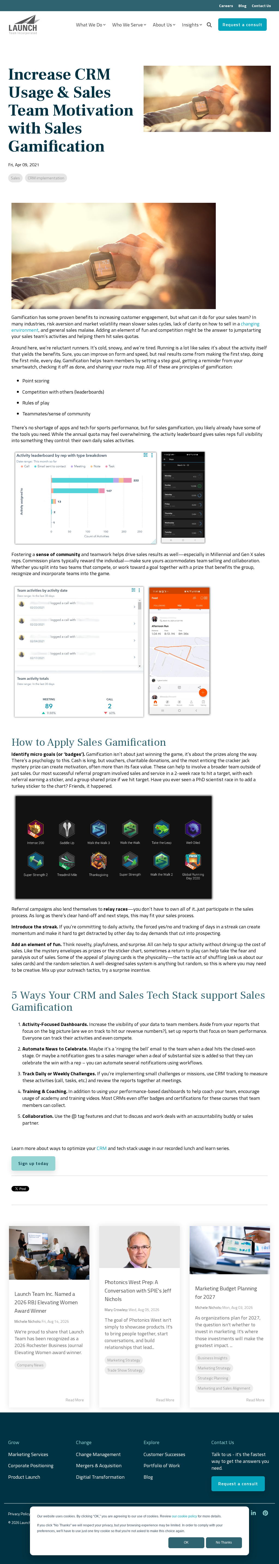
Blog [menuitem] (242, 5)
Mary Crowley (116, 1309)
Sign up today (33, 1163)
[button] (254, 1513)
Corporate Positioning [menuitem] (30, 1465)
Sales (15, 178)
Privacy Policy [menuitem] (19, 1514)
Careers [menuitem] (226, 5)
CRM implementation (46, 178)
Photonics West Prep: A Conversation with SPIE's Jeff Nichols (138, 1290)
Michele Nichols (27, 1321)
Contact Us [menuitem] (261, 5)
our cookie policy (184, 1516)
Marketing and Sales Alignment (224, 1388)
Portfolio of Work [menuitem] (162, 1465)
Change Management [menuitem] (98, 1454)
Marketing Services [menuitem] (28, 1454)
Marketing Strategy (123, 1360)
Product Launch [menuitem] (24, 1477)
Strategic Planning (213, 1378)
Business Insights (213, 1358)
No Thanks (224, 1542)
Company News (30, 1365)
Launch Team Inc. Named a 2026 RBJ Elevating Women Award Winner (46, 1302)
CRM (102, 1148)
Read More (75, 1400)
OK (186, 1542)
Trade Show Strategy (124, 1370)
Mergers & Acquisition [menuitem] (99, 1465)
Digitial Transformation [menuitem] (100, 1477)
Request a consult (242, 24)
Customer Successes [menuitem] (164, 1454)
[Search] (209, 24)
